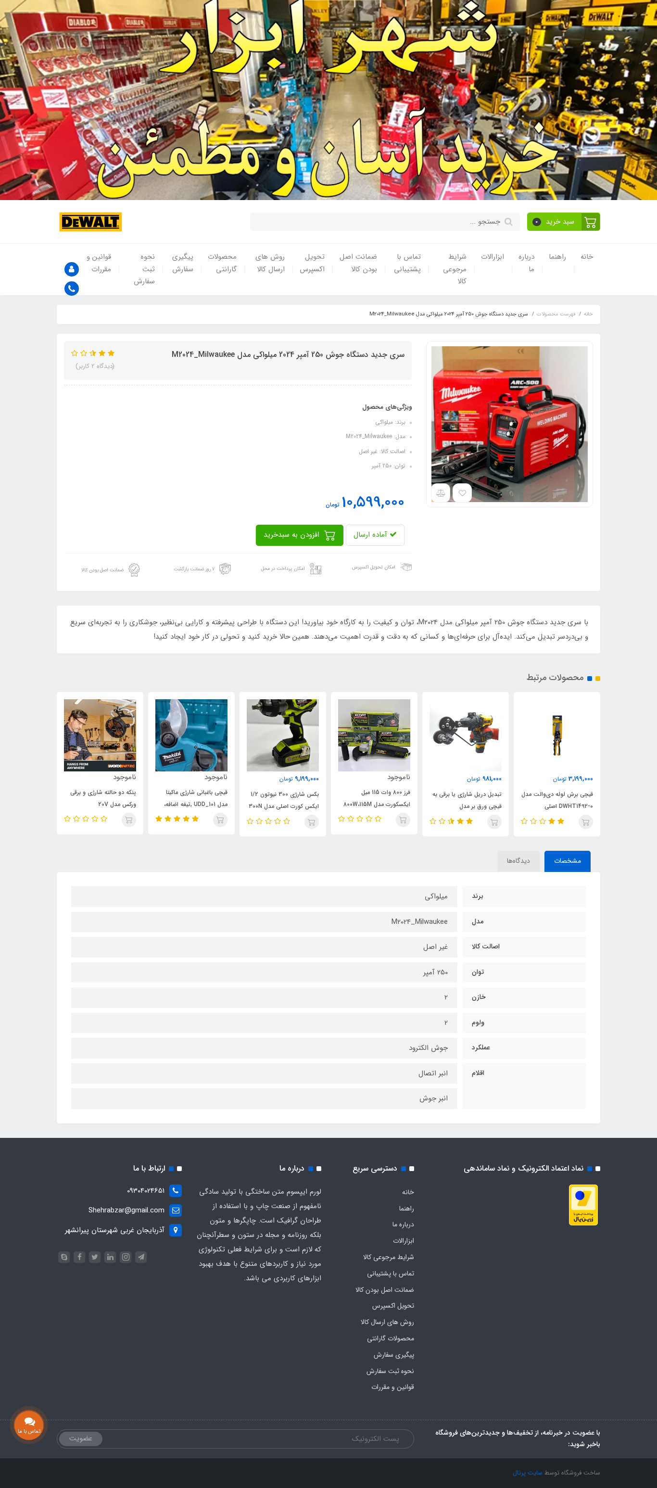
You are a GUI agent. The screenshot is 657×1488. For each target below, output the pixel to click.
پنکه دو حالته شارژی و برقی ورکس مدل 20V (194, 798)
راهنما (557, 257)
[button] (564, 222)
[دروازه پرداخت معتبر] (583, 1205)
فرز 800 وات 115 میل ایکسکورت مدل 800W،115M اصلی (468, 804)
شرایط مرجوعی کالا (455, 269)
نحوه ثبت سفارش (144, 269)
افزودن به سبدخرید (293, 535)
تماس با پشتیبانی (407, 263)
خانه (587, 257)
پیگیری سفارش (182, 263)
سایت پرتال (528, 1473)
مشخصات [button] (567, 861)
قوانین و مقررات (99, 263)
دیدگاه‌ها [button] (518, 861)
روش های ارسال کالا (270, 263)
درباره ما (526, 263)
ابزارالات (492, 257)
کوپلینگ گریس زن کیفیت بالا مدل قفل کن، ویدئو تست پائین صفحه (100, 806)
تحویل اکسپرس (312, 263)
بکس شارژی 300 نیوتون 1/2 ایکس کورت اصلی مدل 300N (375, 800)
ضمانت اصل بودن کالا (358, 263)
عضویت (80, 1438)
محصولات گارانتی (222, 263)
